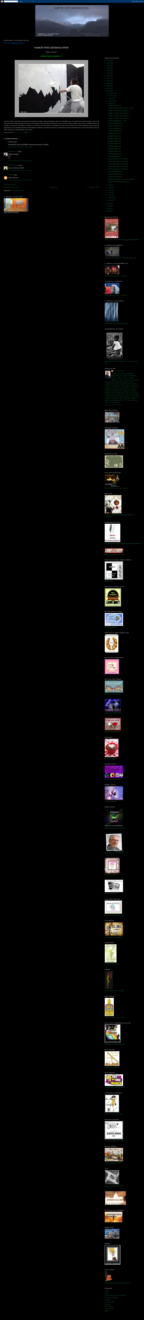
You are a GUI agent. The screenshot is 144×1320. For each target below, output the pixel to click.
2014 (108, 86)
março (110, 195)
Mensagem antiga (94, 187)
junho (110, 187)
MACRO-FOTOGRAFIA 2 (115, 176)
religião (107, 1311)
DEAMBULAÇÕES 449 (114, 143)
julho (109, 185)
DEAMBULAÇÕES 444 (114, 156)
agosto (110, 103)
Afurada (107, 1291)
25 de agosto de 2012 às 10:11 (20, 161)
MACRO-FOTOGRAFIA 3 (115, 174)
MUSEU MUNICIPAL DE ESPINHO (118, 159)
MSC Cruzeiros (109, 1306)
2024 (108, 60)
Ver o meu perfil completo (113, 404)
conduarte (11, 175)
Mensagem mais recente (11, 187)
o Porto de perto (109, 1308)
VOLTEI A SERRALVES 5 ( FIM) (117, 121)
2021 (108, 68)
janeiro (110, 200)
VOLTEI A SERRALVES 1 (115, 131)
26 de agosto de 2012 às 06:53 (20, 170)
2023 (108, 63)
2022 (108, 65)
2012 (108, 91)
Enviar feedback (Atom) (17, 190)
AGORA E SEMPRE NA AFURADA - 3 (119, 113)
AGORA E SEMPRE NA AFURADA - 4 (119, 110)
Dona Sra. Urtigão (13, 165)
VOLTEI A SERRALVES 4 (115, 123)
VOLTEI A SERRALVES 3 (115, 126)
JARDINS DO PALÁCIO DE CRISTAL (118, 182)
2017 (108, 78)
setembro (111, 101)
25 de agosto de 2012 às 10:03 (20, 147)
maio (109, 190)
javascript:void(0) (109, 1302)
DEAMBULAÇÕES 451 (114, 138)
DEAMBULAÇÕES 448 (114, 146)
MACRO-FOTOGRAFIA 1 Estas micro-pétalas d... (122, 179)
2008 (108, 211)
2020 (108, 70)
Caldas (107, 1293)
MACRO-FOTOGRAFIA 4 (115, 171)
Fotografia (107, 1299)
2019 (108, 73)
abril (109, 192)
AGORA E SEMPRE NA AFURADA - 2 (119, 115)
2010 (108, 206)
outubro (110, 98)
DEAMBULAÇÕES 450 (114, 141)
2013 (108, 88)
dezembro (111, 93)
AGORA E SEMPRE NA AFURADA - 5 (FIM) (120, 108)
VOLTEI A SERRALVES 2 (115, 128)
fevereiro (111, 197)
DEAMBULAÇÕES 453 (114, 133)
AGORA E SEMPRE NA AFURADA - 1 (119, 118)
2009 (108, 208)
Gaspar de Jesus (13, 151)
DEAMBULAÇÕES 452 (114, 136)
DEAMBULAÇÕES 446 (114, 151)
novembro (111, 95)
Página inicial (53, 187)
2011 (108, 203)
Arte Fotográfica (72, 8)
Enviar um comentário (10, 184)
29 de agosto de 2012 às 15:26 (20, 180)
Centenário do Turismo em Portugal (115, 1295)
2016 (108, 81)
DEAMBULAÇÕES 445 (114, 154)
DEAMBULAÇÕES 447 (114, 149)
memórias (107, 1304)
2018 (108, 75)
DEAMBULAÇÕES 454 (114, 105)
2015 (108, 83)
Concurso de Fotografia (111, 1297)
